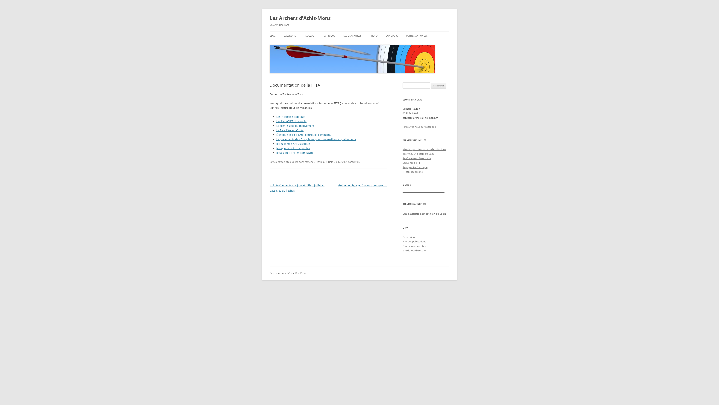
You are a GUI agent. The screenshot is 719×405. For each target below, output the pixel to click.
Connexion (409, 237)
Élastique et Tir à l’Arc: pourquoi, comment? (303, 134)
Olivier (355, 162)
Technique (328, 35)
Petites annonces (417, 35)
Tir (329, 162)
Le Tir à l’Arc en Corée (290, 130)
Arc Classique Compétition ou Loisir (424, 213)
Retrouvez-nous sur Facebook (419, 126)
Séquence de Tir (411, 162)
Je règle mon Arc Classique (293, 144)
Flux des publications (414, 241)
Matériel (309, 162)
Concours (392, 35)
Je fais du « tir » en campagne (294, 152)
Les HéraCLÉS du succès (291, 121)
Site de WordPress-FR (414, 250)
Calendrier (290, 35)
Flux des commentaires (415, 246)
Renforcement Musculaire (417, 158)
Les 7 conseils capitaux (290, 116)
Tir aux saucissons (413, 171)
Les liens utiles (352, 35)
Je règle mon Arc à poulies (293, 148)
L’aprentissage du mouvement (295, 126)
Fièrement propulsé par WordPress (288, 273)
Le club (309, 35)
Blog (273, 35)
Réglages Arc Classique (415, 167)
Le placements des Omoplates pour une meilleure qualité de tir (316, 139)
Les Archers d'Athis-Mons (300, 18)
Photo (373, 35)
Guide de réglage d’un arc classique (362, 185)
